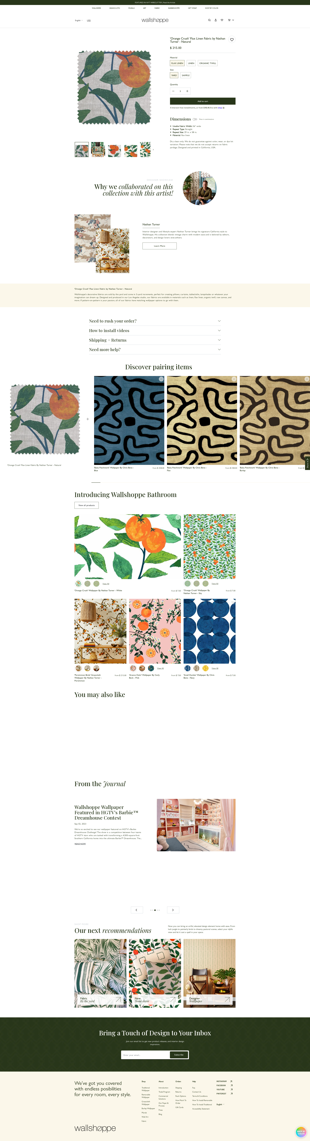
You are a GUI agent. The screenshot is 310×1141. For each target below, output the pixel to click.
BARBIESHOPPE (174, 8)
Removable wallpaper (146, 1096)
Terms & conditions (200, 1096)
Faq (193, 1087)
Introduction (163, 1087)
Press (161, 1109)
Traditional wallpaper (146, 1089)
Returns (178, 1091)
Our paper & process (163, 1104)
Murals (144, 1112)
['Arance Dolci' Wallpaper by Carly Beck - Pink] (133, 668)
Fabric (144, 1121)
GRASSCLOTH (114, 8)
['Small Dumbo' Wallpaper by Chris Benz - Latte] (197, 668)
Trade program (164, 1091)
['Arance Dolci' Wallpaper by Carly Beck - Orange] (142, 668)
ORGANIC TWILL (207, 63)
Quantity (174, 84)
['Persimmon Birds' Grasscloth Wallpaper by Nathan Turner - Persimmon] (78, 668)
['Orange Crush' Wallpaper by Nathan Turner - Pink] (87, 584)
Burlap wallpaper (148, 1108)
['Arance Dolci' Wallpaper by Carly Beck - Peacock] (151, 668)
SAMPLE (186, 75)
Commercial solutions (163, 1097)
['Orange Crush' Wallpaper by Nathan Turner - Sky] (188, 584)
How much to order (180, 1101)
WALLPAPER (96, 8)
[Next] (173, 910)
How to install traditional (202, 1104)
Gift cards (179, 1107)
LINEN (191, 63)
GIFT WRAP (192, 8)
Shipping (178, 1087)
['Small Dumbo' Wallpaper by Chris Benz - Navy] (188, 668)
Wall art (145, 1116)
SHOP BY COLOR (211, 8)
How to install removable (202, 1100)
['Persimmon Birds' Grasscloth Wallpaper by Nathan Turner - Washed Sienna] (96, 668)
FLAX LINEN (177, 63)
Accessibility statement (200, 1108)
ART (144, 8)
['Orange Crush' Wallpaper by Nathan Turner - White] (78, 584)
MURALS (131, 8)
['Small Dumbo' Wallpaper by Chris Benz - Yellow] (205, 668)
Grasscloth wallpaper (146, 1102)
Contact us (196, 1091)
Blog (160, 1114)
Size (172, 69)
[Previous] (137, 910)
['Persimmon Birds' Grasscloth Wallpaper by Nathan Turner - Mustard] (87, 668)
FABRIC (157, 8)
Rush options (180, 1096)
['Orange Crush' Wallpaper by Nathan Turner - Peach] (96, 584)
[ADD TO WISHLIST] (232, 39)
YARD (174, 75)
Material (173, 57)
